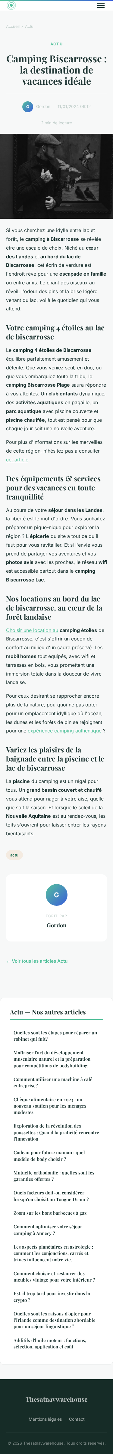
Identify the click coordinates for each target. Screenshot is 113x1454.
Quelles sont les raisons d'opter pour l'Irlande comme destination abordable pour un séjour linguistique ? (55, 1320)
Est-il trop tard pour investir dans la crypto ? (52, 1296)
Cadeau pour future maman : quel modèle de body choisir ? (49, 1155)
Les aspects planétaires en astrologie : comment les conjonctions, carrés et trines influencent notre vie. (53, 1253)
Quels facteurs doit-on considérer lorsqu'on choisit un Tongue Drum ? (51, 1196)
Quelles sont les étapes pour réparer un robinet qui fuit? (55, 1036)
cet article (17, 460)
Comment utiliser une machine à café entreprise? (53, 1082)
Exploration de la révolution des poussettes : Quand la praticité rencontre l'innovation (56, 1132)
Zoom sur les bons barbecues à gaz (50, 1213)
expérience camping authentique (65, 731)
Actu (29, 26)
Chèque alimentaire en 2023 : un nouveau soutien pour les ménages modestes (50, 1105)
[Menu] (101, 5)
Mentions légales (45, 1419)
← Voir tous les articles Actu (36, 961)
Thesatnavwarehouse (56, 1399)
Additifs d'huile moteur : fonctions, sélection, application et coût (50, 1343)
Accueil (13, 26)
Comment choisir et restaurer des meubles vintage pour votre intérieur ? (54, 1276)
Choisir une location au (32, 630)
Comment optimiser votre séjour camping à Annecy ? (48, 1229)
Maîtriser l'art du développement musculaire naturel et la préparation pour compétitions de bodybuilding (52, 1059)
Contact (77, 1419)
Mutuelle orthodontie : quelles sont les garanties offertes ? (54, 1176)
